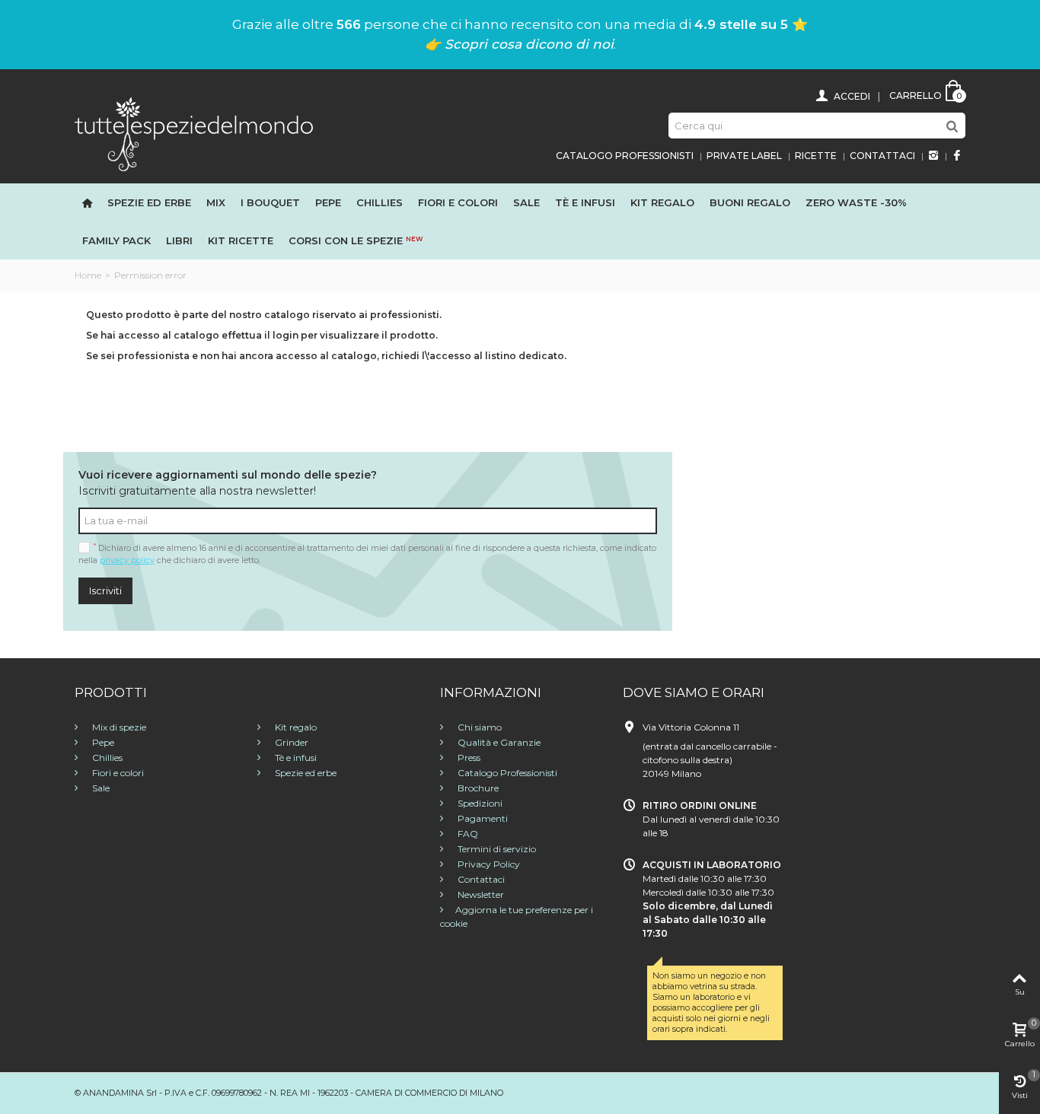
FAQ (466, 833)
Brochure (477, 788)
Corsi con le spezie (356, 240)
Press (467, 757)
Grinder (290, 742)
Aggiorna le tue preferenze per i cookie (516, 916)
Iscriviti (105, 590)
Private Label (744, 155)
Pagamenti (481, 818)
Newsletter (479, 894)
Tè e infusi (585, 202)
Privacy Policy (487, 864)
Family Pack (116, 240)
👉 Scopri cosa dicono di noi (519, 44)
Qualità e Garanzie (498, 742)
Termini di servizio (495, 849)
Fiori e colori (117, 772)
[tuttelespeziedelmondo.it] (194, 132)
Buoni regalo (750, 202)
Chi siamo (478, 727)
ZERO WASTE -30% (856, 202)
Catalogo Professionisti (625, 155)
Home (88, 275)
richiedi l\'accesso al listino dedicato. (473, 355)
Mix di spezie (118, 727)
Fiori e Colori (458, 202)
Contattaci (882, 155)
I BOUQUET (270, 202)
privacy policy (127, 560)
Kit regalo (662, 202)
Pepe (328, 202)
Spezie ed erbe (149, 202)
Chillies (379, 202)
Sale (526, 202)
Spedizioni (478, 803)
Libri (179, 240)
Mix (215, 202)
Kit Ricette (240, 240)
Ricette (816, 155)
